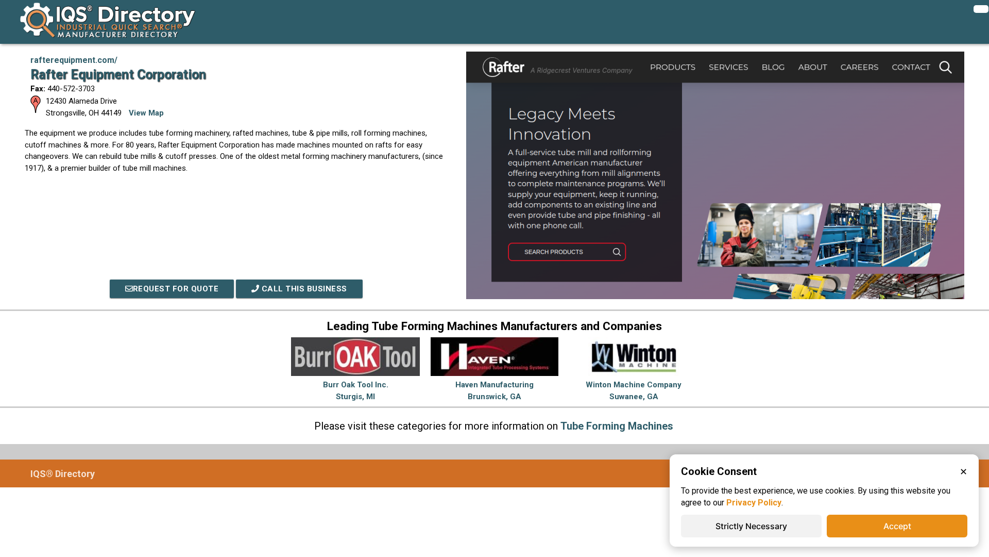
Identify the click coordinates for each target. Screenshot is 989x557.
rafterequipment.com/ (73, 60)
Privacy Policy (753, 502)
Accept (897, 526)
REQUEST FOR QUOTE (176, 288)
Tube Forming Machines (616, 426)
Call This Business (303, 288)
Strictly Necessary (751, 526)
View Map (146, 113)
